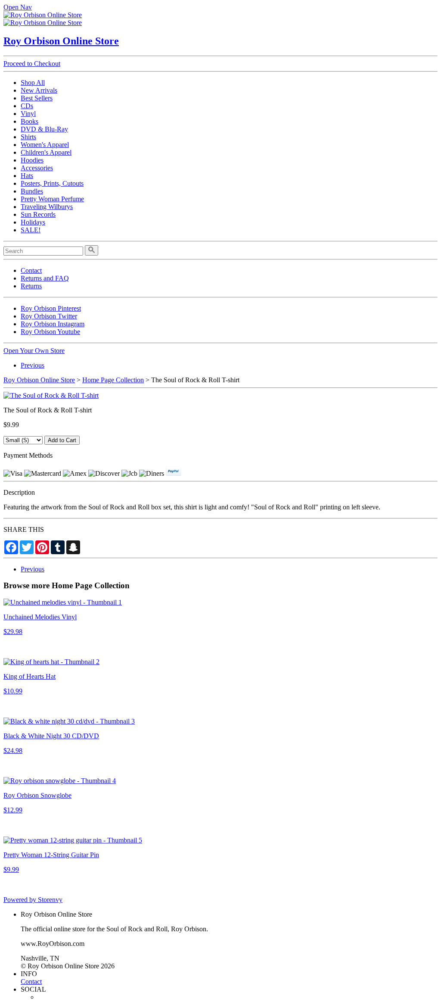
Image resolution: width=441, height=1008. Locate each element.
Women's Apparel (45, 144)
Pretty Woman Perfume (52, 199)
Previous (32, 365)
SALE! (30, 230)
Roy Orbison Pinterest (51, 308)
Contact (31, 270)
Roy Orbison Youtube (50, 331)
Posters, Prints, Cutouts (52, 183)
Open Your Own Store (34, 350)
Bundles (32, 191)
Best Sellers (37, 98)
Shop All (33, 82)
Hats (27, 175)
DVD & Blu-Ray (44, 129)
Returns (31, 286)
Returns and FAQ (45, 278)
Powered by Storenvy (32, 899)
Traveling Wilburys (47, 206)
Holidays (33, 222)
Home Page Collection (113, 380)
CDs (27, 105)
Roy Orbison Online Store (61, 41)
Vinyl (28, 113)
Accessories (37, 168)
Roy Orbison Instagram (52, 324)
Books (29, 121)
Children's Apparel (46, 152)
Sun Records (38, 214)
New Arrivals (39, 90)
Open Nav (17, 7)
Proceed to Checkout (31, 63)
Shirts (28, 136)
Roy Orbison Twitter (49, 316)
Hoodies (32, 160)
